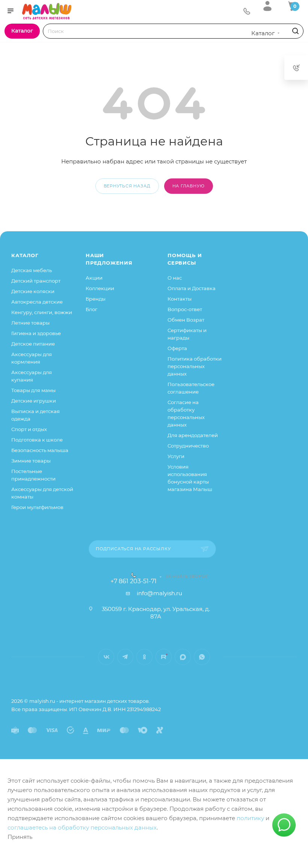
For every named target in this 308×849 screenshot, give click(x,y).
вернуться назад (127, 186)
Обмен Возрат (186, 320)
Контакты (180, 299)
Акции (94, 278)
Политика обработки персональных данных (195, 366)
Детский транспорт (35, 281)
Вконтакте (106, 657)
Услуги (176, 456)
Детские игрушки (33, 401)
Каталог (25, 255)
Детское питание (33, 344)
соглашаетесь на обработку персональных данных (82, 827)
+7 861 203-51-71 (133, 581)
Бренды (96, 299)
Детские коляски (32, 291)
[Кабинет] (267, 6)
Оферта (177, 348)
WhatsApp (202, 657)
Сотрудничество (188, 446)
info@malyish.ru (159, 593)
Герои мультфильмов (37, 507)
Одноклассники (144, 657)
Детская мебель (31, 270)
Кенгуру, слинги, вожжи (41, 312)
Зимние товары (31, 461)
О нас (175, 278)
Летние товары (30, 323)
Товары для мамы (33, 390)
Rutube (164, 657)
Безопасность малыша (39, 450)
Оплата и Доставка (192, 288)
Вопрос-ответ (185, 309)
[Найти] (294, 31)
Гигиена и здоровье (36, 333)
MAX (183, 657)
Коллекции (100, 288)
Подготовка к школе (37, 440)
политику (250, 818)
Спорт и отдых (29, 429)
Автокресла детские (37, 302)
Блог (91, 309)
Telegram (125, 657)
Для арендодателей (193, 435)
